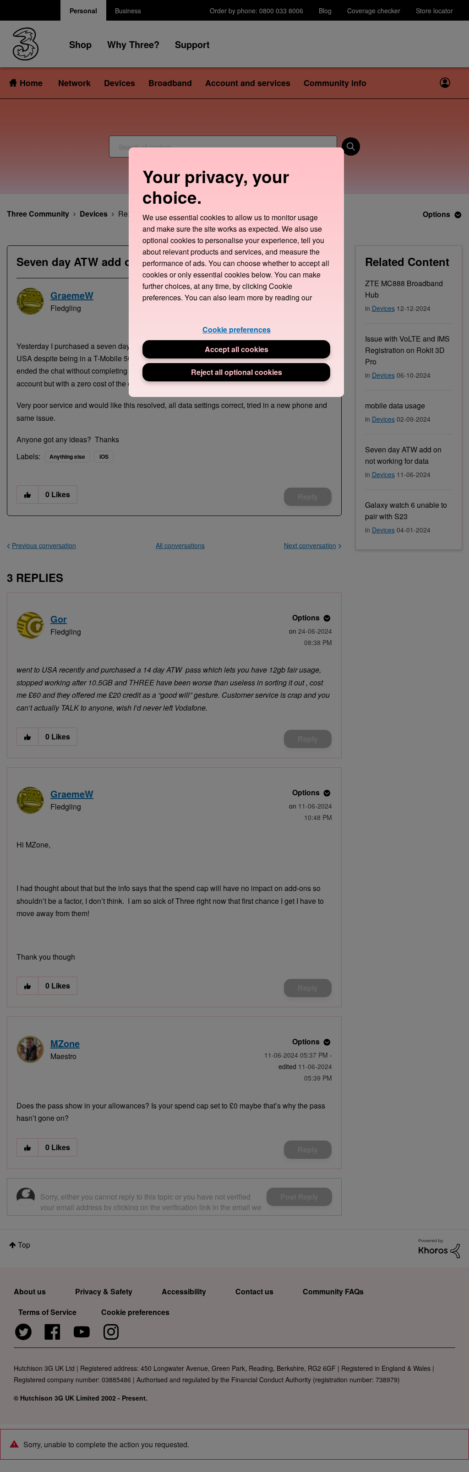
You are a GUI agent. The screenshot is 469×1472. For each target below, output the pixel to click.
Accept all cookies (236, 349)
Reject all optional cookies (236, 372)
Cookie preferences (236, 329)
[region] (236, 272)
